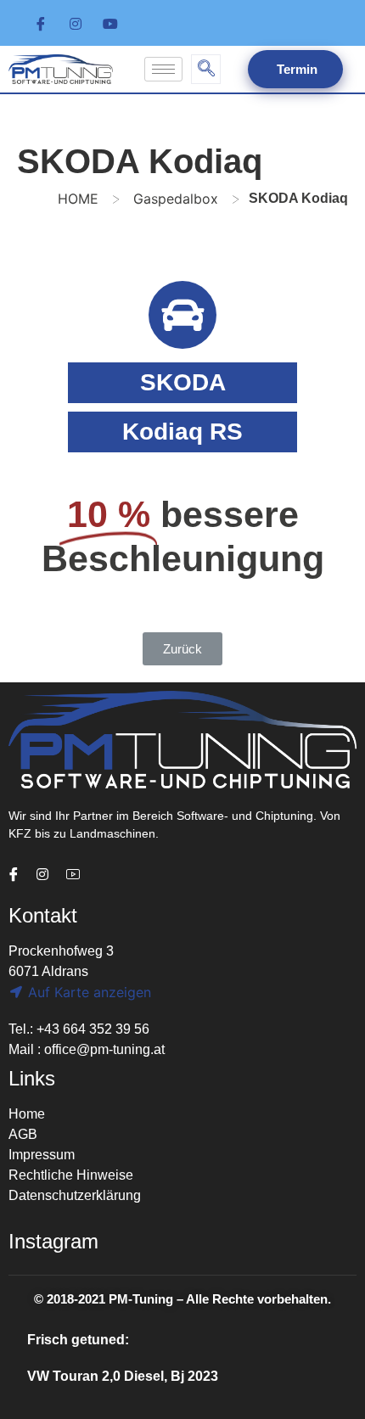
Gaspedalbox (175, 198)
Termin (295, 69)
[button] (182, 648)
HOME (78, 198)
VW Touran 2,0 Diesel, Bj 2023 (122, 1376)
